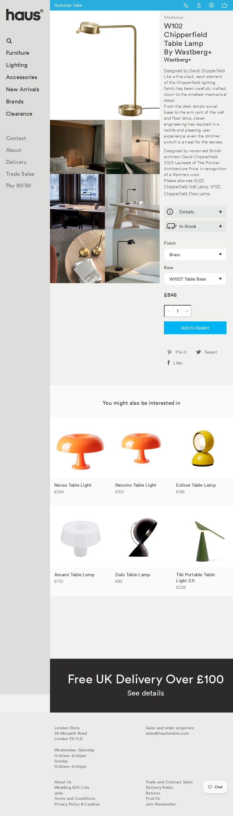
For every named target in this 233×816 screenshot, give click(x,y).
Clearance (19, 113)
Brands (15, 101)
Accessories (22, 77)
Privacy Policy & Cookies (77, 804)
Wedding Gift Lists (72, 787)
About (13, 150)
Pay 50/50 (18, 185)
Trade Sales (20, 173)
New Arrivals (22, 89)
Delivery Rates (159, 787)
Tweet (210, 352)
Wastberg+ (177, 59)
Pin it (181, 352)
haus (8, 27)
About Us (62, 782)
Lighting (17, 65)
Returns (153, 793)
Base (168, 267)
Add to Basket (195, 327)
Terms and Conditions (74, 798)
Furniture (17, 52)
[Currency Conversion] (211, 5)
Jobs (58, 793)
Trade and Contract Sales (169, 782)
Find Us (153, 798)
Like (177, 363)
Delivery (16, 161)
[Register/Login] (199, 5)
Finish (170, 243)
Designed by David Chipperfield (194, 70)
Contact (16, 138)
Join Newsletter (161, 804)
